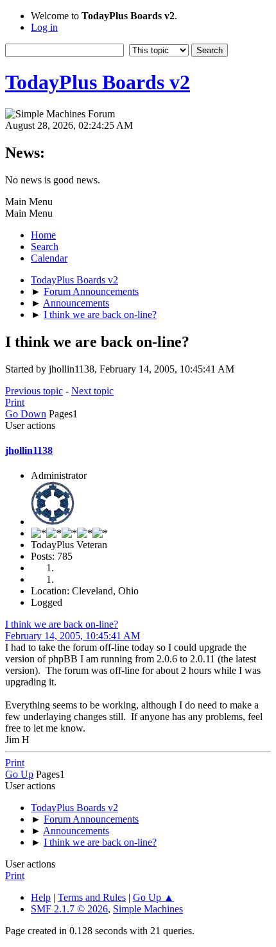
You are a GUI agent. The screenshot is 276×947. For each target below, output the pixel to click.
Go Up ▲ (153, 897)
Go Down (25, 413)
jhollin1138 (29, 450)
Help (41, 897)
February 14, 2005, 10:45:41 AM (72, 635)
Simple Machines (148, 908)
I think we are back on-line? (61, 624)
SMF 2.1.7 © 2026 (69, 908)
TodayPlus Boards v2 (97, 82)
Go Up (19, 774)
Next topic (92, 390)
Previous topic (34, 390)
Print (14, 402)
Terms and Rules (92, 897)
